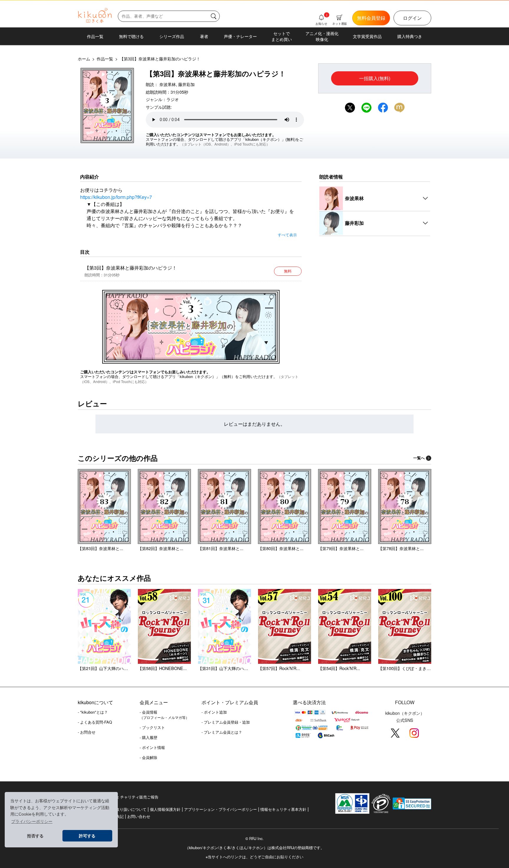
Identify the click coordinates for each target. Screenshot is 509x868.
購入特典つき (409, 36)
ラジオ (172, 99)
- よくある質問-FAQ (95, 722)
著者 (204, 36)
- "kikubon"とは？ (93, 712)
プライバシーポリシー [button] (31, 821)
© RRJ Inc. (254, 838)
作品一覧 (95, 36)
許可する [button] (87, 836)
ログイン (412, 17)
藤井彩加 (186, 84)
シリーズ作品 (171, 36)
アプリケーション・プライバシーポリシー (220, 809)
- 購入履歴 (148, 737)
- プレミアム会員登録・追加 (225, 722)
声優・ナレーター (240, 36)
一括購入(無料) (374, 78)
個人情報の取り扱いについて (121, 809)
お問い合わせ (138, 816)
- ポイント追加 (214, 712)
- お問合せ (86, 732)
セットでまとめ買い (281, 36)
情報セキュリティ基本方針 (283, 809)
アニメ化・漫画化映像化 (321, 36)
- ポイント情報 (152, 747)
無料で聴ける (131, 36)
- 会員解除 (148, 757)
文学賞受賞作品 (367, 36)
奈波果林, (168, 84)
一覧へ (419, 458)
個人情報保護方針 (165, 809)
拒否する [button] (35, 836)
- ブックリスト (152, 727)
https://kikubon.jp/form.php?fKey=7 (116, 197)
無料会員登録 (371, 17)
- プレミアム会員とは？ (221, 732)
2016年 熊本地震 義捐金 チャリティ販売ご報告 (118, 797)
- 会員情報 (164, 714)
